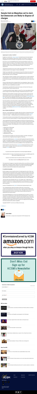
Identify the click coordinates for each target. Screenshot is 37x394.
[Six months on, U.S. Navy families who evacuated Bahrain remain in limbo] (4, 352)
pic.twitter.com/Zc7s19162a (26, 157)
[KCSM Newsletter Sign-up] (18, 270)
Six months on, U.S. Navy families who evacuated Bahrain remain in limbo (18, 351)
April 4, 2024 (27, 159)
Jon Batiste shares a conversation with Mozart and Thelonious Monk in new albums (20, 307)
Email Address (5, 286)
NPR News (8, 306)
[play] (2, 4)
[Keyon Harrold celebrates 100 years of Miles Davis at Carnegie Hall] (4, 341)
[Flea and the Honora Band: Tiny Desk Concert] (4, 328)
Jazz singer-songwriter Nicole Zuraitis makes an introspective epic (17, 319)
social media (19, 144)
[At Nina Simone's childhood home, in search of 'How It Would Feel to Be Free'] (4, 334)
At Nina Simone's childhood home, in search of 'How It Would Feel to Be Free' (19, 333)
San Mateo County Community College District (5, 387)
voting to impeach (15, 57)
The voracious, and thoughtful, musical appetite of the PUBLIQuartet (18, 314)
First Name (4, 290)
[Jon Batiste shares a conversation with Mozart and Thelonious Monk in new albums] (4, 308)
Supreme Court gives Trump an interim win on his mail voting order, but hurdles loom (20, 358)
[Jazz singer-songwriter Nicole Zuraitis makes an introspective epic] (4, 321)
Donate (33, 1)
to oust (7, 147)
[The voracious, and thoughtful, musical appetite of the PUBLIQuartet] (4, 315)
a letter (15, 185)
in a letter (15, 139)
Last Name (4, 295)
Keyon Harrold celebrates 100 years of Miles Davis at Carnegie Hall (18, 340)
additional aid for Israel (16, 106)
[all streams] (35, 4)
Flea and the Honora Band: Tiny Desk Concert (14, 327)
